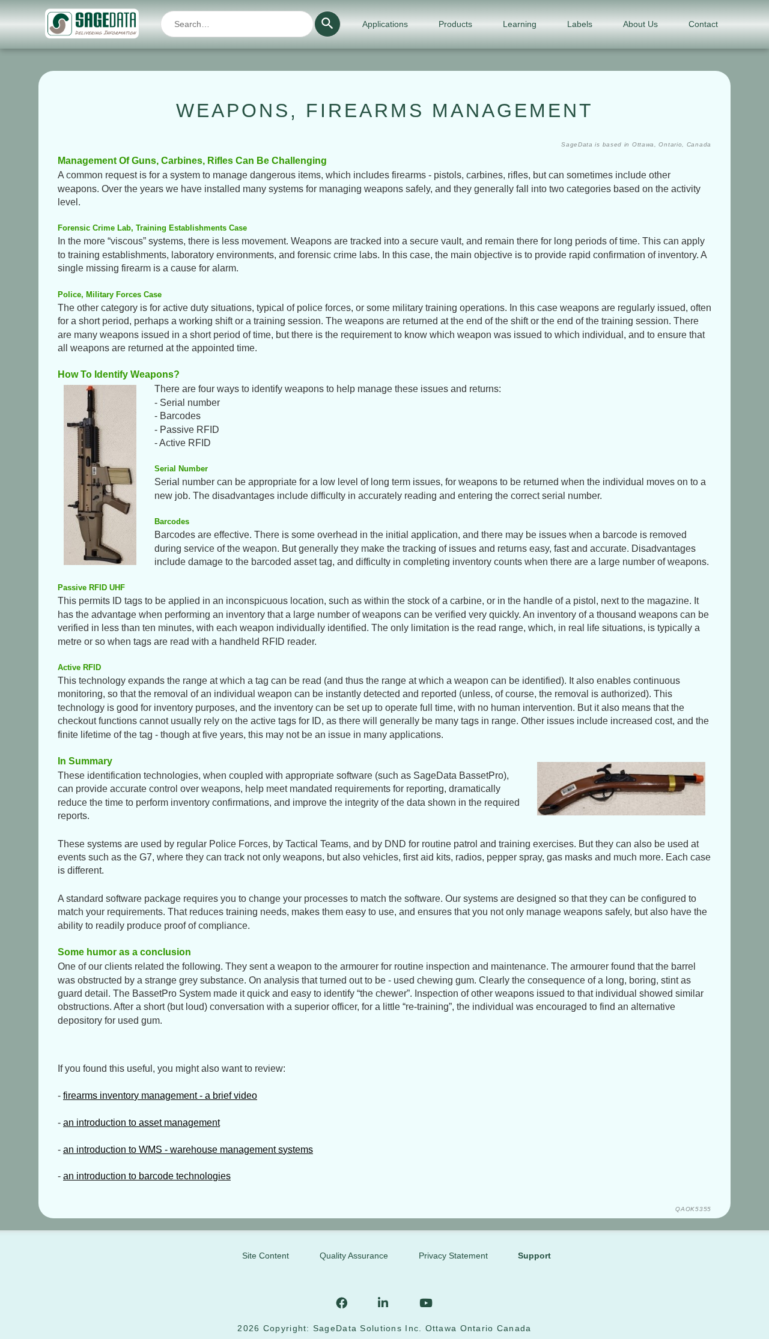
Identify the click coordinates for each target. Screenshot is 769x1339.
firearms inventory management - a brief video (160, 1095)
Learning (519, 24)
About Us (640, 24)
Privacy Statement (453, 1255)
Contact (703, 24)
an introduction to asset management (141, 1122)
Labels (579, 24)
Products (455, 24)
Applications (385, 24)
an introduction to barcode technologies (147, 1176)
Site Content (265, 1255)
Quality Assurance (354, 1255)
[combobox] (237, 24)
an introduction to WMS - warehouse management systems (188, 1149)
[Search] (327, 24)
